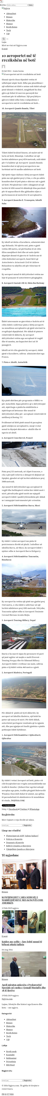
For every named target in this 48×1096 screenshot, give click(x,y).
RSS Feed (10, 1065)
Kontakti (10, 1054)
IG (6, 1094)
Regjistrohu (27, 825)
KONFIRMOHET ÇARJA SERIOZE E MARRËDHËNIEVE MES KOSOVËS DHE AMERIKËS (22, 900)
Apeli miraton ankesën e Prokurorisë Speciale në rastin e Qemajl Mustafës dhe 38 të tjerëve (24, 987)
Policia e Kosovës (14, 839)
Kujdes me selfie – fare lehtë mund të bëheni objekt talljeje (22, 943)
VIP (8, 33)
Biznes (9, 17)
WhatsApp (34, 809)
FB (3, 1094)
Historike (10, 20)
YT (8, 1094)
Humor (9, 23)
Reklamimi (11, 1058)
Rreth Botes (11, 27)
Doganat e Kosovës (15, 842)
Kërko (31, 5)
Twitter (24, 809)
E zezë (5, 48)
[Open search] (4, 39)
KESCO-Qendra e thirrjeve (18, 845)
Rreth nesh (11, 1051)
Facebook (13, 809)
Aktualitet (11, 13)
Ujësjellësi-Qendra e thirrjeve (20, 849)
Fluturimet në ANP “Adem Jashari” (22, 835)
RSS (12, 1094)
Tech (8, 30)
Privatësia (11, 1061)
